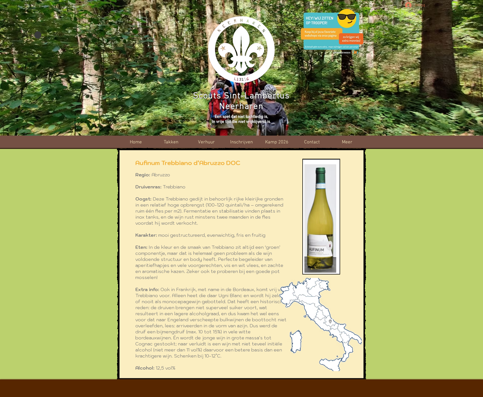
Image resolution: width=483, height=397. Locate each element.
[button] (276, 142)
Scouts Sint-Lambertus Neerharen (241, 101)
